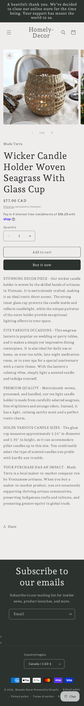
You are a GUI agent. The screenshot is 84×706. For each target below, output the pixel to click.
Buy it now (42, 265)
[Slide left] (32, 133)
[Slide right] (52, 133)
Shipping (8, 206)
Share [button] (12, 526)
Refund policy (71, 689)
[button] (9, 32)
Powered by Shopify (46, 689)
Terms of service (43, 696)
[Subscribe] (70, 614)
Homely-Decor (24, 689)
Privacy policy (20, 696)
